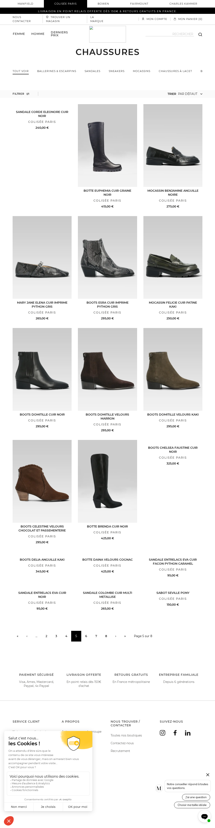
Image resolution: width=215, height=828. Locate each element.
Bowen (103, 3)
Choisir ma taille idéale (192, 805)
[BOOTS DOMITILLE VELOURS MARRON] (107, 369)
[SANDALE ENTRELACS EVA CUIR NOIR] (42, 587)
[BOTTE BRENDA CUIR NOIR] (107, 481)
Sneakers (117, 71)
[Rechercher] (198, 34)
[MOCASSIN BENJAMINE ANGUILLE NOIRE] (172, 145)
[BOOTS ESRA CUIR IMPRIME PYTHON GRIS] (107, 257)
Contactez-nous (122, 743)
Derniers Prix (59, 33)
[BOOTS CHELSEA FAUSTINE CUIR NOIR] (172, 442)
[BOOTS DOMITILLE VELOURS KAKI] (172, 369)
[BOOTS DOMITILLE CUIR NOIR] (42, 369)
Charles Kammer (183, 3)
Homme (38, 34)
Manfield (25, 3)
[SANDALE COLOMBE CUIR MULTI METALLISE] (107, 587)
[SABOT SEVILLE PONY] (172, 587)
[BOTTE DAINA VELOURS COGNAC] (107, 554)
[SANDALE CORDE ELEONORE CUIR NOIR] (42, 106)
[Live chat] (204, 816)
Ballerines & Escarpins (56, 71)
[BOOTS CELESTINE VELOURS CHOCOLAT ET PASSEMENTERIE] (42, 481)
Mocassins (141, 71)
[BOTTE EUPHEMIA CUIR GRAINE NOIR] (107, 145)
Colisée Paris (65, 3)
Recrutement (120, 751)
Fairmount (139, 3)
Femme (19, 34)
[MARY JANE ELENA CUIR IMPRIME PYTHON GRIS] (42, 257)
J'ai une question (196, 797)
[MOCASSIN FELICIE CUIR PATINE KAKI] (172, 257)
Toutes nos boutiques (126, 735)
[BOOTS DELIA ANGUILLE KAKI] (42, 554)
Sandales (92, 71)
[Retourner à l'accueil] (107, 34)
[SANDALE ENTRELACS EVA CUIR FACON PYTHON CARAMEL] (172, 554)
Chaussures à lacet (175, 71)
